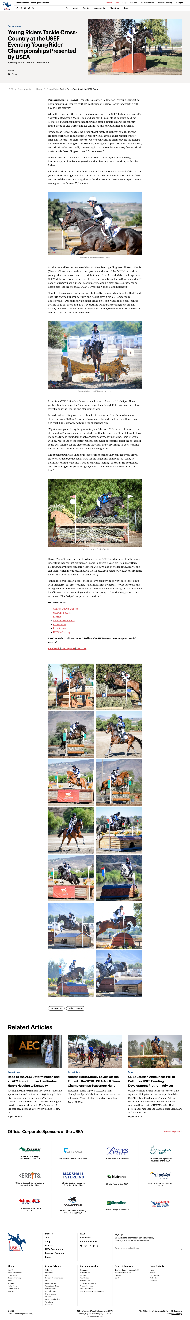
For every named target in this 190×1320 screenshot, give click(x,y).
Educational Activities (123, 1272)
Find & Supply (177, 1314)
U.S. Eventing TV (156, 1275)
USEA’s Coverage (62, 632)
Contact (133, 2)
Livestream (59, 624)
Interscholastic (50, 1294)
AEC (46, 1280)
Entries (57, 617)
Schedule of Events (64, 621)
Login (180, 2)
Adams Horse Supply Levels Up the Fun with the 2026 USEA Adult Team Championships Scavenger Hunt (94, 1081)
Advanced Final (50, 1283)
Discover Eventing (165, 2)
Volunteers (49, 1302)
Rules (47, 1275)
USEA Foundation (147, 2)
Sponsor (11, 1291)
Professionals (85, 1272)
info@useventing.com (95, 1316)
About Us (11, 1270)
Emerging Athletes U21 (88, 1283)
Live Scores (59, 628)
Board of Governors (15, 1272)
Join (117, 2)
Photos (152, 1272)
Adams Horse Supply (82, 1091)
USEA (10, 89)
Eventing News (14, 26)
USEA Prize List (61, 613)
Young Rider (56, 1009)
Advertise (153, 1280)
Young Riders (85, 1280)
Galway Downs (76, 1009)
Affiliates (11, 1283)
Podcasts (153, 1278)
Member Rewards (86, 1286)
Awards (48, 1296)
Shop (125, 2)
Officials (118, 1275)
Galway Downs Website (65, 609)
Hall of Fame (12, 1286)
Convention (84, 1270)
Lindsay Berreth (17, 63)
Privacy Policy (28, 1314)
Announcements (88, 1242)
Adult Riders (84, 1278)
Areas (10, 1280)
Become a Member (89, 1266)
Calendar (48, 1270)
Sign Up (119, 1235)
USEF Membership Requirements (92, 1291)
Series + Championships (54, 1278)
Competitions (14, 1072)
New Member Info (86, 1288)
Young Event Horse (52, 1286)
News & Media (157, 1266)
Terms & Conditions (15, 1314)
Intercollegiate (50, 1291)
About (11, 1266)
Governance (12, 1275)
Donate (109, 2)
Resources (85, 1238)
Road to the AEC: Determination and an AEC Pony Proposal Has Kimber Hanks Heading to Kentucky (34, 1081)
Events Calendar (53, 1266)
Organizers (49, 1304)
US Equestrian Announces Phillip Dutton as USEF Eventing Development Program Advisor (151, 1081)
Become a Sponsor (172, 1132)
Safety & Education (124, 1266)
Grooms (83, 1275)
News (39, 89)
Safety (117, 1278)
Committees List (14, 1288)
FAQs (82, 1234)
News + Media (24, 89)
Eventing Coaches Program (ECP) (127, 1270)
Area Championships (52, 1299)
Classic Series (50, 1288)
